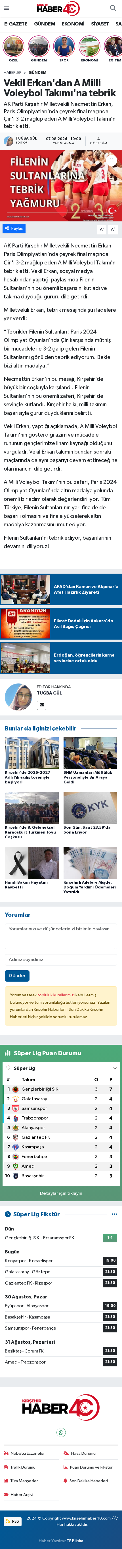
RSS (15, 1521)
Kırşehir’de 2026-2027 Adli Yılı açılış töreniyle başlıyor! (27, 777)
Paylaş (17, 228)
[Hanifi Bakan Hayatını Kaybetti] (32, 862)
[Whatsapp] (61, 1432)
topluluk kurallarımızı (56, 995)
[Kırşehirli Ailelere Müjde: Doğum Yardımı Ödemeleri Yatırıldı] (90, 862)
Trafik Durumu (22, 1467)
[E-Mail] (41, 705)
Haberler (13, 73)
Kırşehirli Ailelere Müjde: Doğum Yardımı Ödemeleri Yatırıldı (90, 887)
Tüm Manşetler (24, 1481)
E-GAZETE (15, 24)
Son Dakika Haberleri (89, 1481)
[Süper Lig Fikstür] (114, 1214)
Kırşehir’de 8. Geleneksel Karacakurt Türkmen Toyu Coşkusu (30, 832)
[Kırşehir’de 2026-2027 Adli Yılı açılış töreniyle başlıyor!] (32, 753)
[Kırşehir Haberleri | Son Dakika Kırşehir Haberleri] (58, 8)
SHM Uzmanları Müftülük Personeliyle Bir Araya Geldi (88, 777)
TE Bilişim (75, 1541)
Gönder (17, 975)
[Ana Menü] (6, 8)
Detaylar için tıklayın (61, 1193)
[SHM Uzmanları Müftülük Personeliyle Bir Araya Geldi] (90, 753)
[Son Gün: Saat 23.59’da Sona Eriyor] (90, 808)
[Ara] (113, 8)
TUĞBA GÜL (49, 693)
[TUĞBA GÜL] (18, 697)
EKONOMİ (73, 24)
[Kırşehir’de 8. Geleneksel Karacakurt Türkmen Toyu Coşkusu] (32, 808)
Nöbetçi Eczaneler (28, 1453)
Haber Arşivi (22, 1495)
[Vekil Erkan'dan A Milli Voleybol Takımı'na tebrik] (61, 185)
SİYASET (100, 24)
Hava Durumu (83, 1453)
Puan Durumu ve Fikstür (91, 1467)
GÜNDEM (44, 24)
